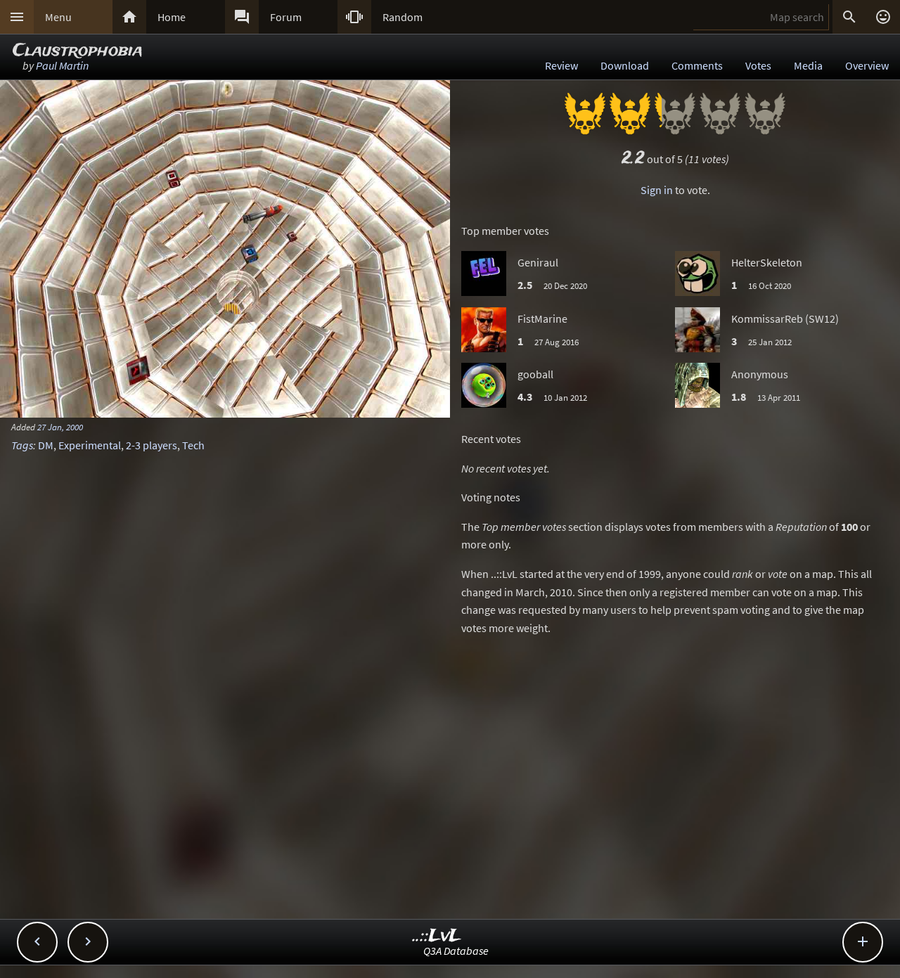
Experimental (89, 445)
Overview (867, 65)
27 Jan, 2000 (60, 426)
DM (45, 445)
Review (561, 65)
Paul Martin (62, 65)
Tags (22, 445)
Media (808, 65)
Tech (193, 445)
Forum (286, 17)
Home (172, 17)
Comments (697, 65)
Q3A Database (456, 951)
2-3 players (151, 445)
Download (624, 65)
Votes (758, 65)
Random (402, 17)
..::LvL (437, 936)
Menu (58, 17)
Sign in (657, 190)
